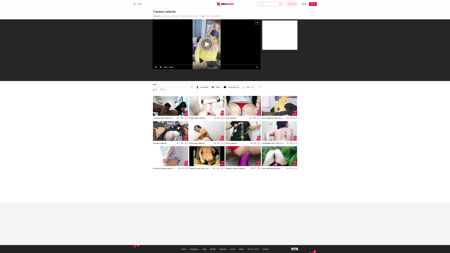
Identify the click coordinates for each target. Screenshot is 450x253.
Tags (204, 249)
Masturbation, (186, 16)
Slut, (208, 16)
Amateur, (166, 16)
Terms (232, 249)
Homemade (215, 16)
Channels (223, 249)
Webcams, (175, 16)
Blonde (195, 16)
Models (213, 249)
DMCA (241, 249)
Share (218, 87)
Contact (265, 249)
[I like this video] (244, 87)
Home (183, 249)
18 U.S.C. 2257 (253, 249)
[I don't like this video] (253, 87)
